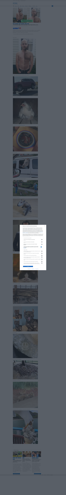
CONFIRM (28, 266)
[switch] (41, 239)
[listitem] (33, 249)
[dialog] (33, 247)
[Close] (45, 226)
